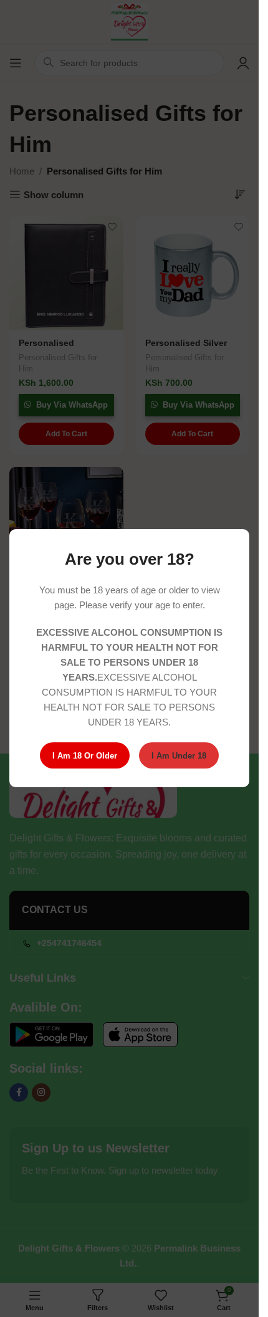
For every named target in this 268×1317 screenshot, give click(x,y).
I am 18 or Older (84, 755)
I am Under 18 (178, 755)
